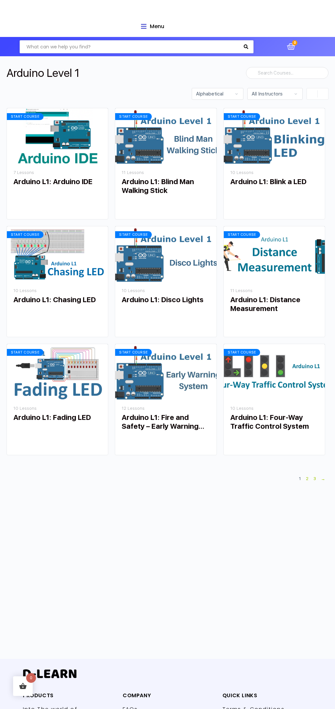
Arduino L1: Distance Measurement (265, 304)
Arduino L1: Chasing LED (54, 299)
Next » (323, 479)
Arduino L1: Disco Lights (162, 299)
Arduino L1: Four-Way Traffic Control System (269, 421)
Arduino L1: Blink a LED (268, 181)
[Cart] (291, 47)
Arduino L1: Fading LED (52, 417)
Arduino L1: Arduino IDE (53, 181)
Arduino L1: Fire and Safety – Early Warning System (160, 422)
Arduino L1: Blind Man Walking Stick (158, 186)
